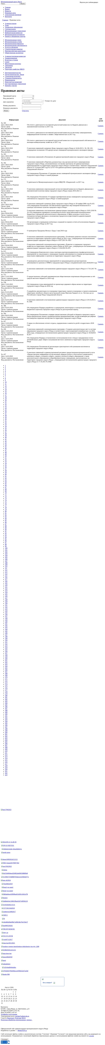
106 (6, 559)
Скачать (100, 126)
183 (6, 701)
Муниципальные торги (13, 40)
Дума (7, 25)
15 (6, 391)
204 (6, 740)
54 (6, 463)
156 (6, 651)
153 (6, 646)
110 (6, 566)
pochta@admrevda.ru (22, 1016)
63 (6, 480)
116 (6, 577)
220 (6, 769)
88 (6, 526)
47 (6, 450)
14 (6, 389)
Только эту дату (50, 101)
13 (6, 387)
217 (6, 764)
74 (6, 500)
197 (6, 727)
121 (6, 587)
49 (6, 454)
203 (6, 738)
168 (6, 673)
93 (6, 535)
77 (6, 506)
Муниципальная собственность (16, 45)
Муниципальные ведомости (15, 34)
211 (6, 753)
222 (6, 773)
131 (6, 605)
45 (6, 447)
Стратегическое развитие (14, 49)
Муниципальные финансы (14, 43)
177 (6, 690)
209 (6, 749)
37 (6, 432)
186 (6, 707)
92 (6, 533)
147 (6, 635)
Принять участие (11, 85)
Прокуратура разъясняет (13, 82)
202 (6, 736)
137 (6, 616)
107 (6, 561)
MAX (24, 1018)
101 (6, 550)
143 (6, 627)
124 (6, 592)
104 (6, 555)
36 (6, 430)
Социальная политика (12, 76)
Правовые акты (10, 13)
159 (6, 657)
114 (6, 574)
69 (6, 491)
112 (6, 570)
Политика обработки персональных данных (17, 1020)
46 (6, 448)
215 (6, 760)
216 (6, 762)
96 (6, 541)
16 (6, 393)
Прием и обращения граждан (15, 36)
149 (6, 638)
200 (6, 732)
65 (6, 483)
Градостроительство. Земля (14, 74)
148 (6, 636)
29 (6, 417)
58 (6, 470)
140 (6, 622)
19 (6, 399)
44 (6, 445)
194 (6, 721)
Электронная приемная (13, 15)
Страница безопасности (13, 78)
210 (6, 751)
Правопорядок (10, 80)
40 (6, 437)
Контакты (8, 16)
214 (6, 758)
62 (6, 478)
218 (6, 766)
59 (6, 472)
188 (6, 710)
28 (6, 415)
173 (6, 683)
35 (6, 428)
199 (6, 731)
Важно (7, 9)
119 (6, 583)
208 (6, 747)
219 (6, 767)
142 (6, 625)
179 (6, 694)
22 (6, 404)
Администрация (10, 23)
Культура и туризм (11, 60)
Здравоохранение (11, 58)
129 (6, 601)
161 (6, 660)
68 (6, 489)
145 (6, 631)
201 (6, 734)
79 (6, 509)
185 (6, 705)
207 (6, 745)
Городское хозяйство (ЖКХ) (15, 69)
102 (6, 552)
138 (6, 618)
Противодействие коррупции (15, 51)
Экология (8, 67)
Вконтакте (10, 1018)
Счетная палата (10, 29)
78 (6, 507)
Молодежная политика (13, 64)
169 (6, 675)
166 (6, 670)
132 (6, 607)
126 (6, 596)
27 (6, 413)
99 (6, 546)
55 (6, 465)
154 (6, 648)
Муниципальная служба (13, 42)
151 (6, 642)
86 (6, 522)
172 (6, 681)
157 (6, 653)
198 (6, 729)
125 (6, 594)
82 (6, 515)
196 (6, 725)
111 (6, 568)
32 (6, 423)
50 (6, 456)
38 (6, 434)
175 (6, 686)
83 (6, 517)
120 (6, 585)
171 (6, 679)
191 (6, 716)
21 (6, 402)
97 (6, 542)
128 (6, 600)
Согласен (4, 1039)
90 (6, 529)
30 (6, 419)
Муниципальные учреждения (15, 31)
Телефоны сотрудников (9, 1014)
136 (6, 614)
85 (6, 520)
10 (6, 382)
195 (6, 723)
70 (6, 493)
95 (6, 539)
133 (6, 609)
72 (6, 496)
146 (6, 633)
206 (6, 743)
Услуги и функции (11, 47)
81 (6, 513)
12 (6, 386)
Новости (8, 11)
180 (6, 695)
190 (6, 714)
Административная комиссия (15, 56)
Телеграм (18, 1018)
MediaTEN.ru (22, 1030)
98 (6, 544)
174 (6, 684)
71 (6, 494)
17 (6, 395)
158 (6, 655)
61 (6, 476)
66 (6, 485)
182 (6, 699)
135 (6, 612)
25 (6, 410)
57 (6, 469)
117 (6, 579)
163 (6, 664)
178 (6, 692)
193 (6, 719)
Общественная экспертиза (14, 53)
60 (6, 474)
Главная (7, 7)
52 (6, 459)
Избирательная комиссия (13, 33)
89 (6, 528)
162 (6, 662)
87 (6, 524)
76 (6, 504)
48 (6, 452)
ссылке (91, 1036)
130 (6, 603)
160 (6, 659)
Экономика (9, 65)
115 (6, 576)
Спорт (7, 62)
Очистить (25, 111)
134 (6, 611)
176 (6, 688)
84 (6, 518)
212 (6, 754)
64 (6, 482)
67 (6, 487)
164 (6, 666)
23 (6, 406)
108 (6, 563)
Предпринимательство (13, 73)
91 (6, 531)
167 (6, 671)
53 (6, 461)
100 (6, 548)
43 (6, 443)
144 (6, 629)
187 (6, 708)
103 (6, 553)
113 (6, 572)
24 (6, 408)
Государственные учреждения (15, 84)
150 (6, 640)
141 (6, 624)
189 (6, 712)
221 (6, 771)
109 (6, 565)
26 (6, 411)
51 (6, 458)
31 (6, 421)
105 (6, 557)
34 (6, 426)
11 (5, 384)
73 (6, 498)
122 (6, 589)
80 (6, 511)
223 (6, 775)
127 (6, 598)
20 (6, 400)
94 (6, 537)
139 (6, 620)
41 (6, 439)
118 (6, 581)
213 (6, 756)
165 (6, 668)
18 (6, 397)
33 (6, 424)
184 (6, 703)
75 (6, 502)
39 (6, 435)
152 (6, 644)
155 (6, 649)
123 (6, 590)
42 (6, 441)
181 (6, 697)
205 (6, 742)
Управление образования (13, 27)
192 (6, 718)
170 (6, 677)
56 (6, 467)
